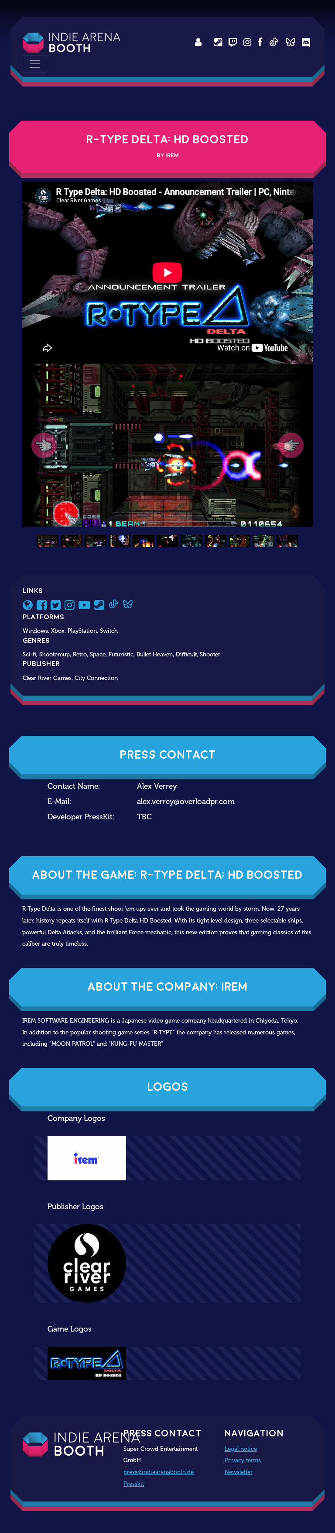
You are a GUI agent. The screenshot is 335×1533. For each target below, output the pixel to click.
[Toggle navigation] (35, 64)
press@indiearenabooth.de (158, 1471)
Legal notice (241, 1448)
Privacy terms (243, 1460)
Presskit (133, 1483)
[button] (44, 445)
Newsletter (239, 1471)
